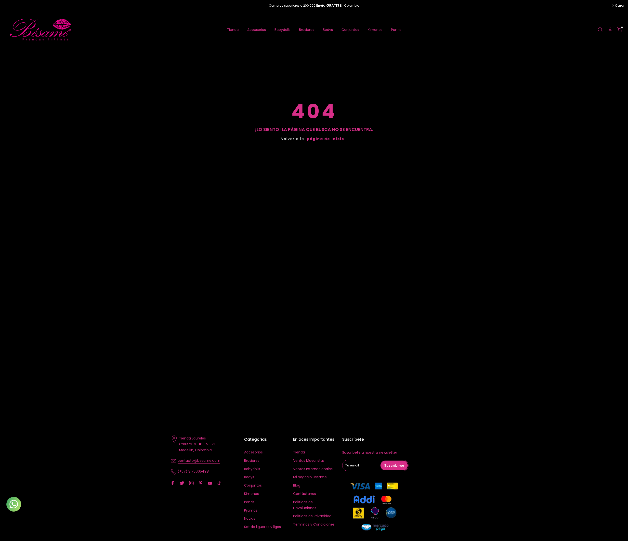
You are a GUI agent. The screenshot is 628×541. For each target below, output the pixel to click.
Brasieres (306, 29)
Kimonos (375, 29)
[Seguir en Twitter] (182, 483)
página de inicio (325, 138)
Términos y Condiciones (314, 524)
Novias (249, 518)
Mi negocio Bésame (310, 477)
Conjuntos (350, 29)
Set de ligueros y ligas (262, 526)
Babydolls (282, 29)
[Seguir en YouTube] (210, 483)
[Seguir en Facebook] (172, 483)
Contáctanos (304, 493)
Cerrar (11, 5)
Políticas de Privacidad (312, 516)
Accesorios (256, 29)
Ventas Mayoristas (309, 460)
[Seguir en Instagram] (191, 483)
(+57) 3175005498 (193, 471)
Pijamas (250, 510)
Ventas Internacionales (313, 468)
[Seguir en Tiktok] (219, 483)
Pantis (396, 29)
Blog (296, 485)
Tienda (233, 29)
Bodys (328, 29)
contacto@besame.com (199, 460)
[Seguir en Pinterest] (200, 483)
